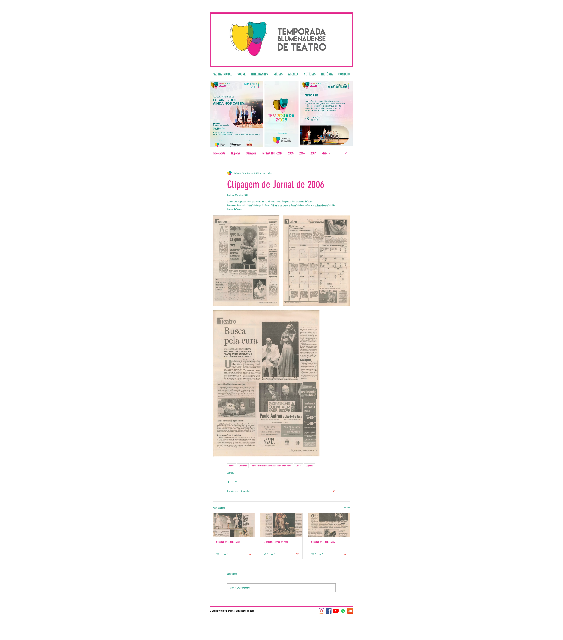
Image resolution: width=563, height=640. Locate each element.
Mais (324, 153)
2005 (291, 153)
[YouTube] (336, 611)
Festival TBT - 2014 (272, 153)
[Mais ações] (334, 173)
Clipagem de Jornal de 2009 (228, 542)
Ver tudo (347, 507)
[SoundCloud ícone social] (350, 611)
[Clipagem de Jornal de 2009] (234, 525)
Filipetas (235, 153)
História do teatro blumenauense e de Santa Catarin (271, 465)
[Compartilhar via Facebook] (228, 482)
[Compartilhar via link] (235, 482)
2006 (302, 153)
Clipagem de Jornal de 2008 (276, 542)
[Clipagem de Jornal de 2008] (281, 525)
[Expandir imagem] (246, 260)
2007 (313, 153)
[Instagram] (321, 611)
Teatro (231, 465)
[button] (346, 153)
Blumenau (243, 465)
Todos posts (219, 153)
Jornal (298, 465)
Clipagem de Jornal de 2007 (323, 542)
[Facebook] (328, 611)
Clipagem (251, 153)
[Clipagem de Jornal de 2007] (329, 525)
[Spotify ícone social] (343, 611)
